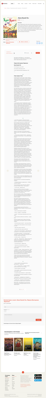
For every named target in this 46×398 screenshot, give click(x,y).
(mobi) (15, 59)
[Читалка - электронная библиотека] (4, 3)
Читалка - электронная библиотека (36, 396)
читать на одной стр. (9, 53)
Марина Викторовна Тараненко (10, 42)
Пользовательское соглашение (25, 384)
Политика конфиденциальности (25, 385)
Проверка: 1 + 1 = (7, 309)
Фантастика (7, 378)
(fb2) (28, 58)
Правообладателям (23, 386)
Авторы (19, 3)
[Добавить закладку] (14, 53)
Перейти (37, 52)
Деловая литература (7, 389)
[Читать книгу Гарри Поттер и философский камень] (8, 344)
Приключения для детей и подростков (15, 8)
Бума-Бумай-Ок (24, 8)
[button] (43, 3)
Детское (8, 8)
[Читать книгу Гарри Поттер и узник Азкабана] (28, 344)
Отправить (38, 319)
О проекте (26, 3)
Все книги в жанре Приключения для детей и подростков (32, 333)
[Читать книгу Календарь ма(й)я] (18, 344)
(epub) (30, 58)
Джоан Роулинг (6, 355)
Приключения (7, 385)
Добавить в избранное (24, 41)
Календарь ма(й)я (17, 353)
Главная (5, 8)
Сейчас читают (34, 3)
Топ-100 (30, 3)
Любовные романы (6, 384)
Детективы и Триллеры (7, 381)
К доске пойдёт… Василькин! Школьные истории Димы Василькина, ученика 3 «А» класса (37, 355)
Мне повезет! (40, 3)
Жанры (22, 3)
